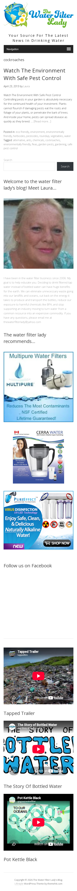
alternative (19, 140)
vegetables (57, 136)
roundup (44, 136)
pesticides (32, 136)
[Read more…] (42, 121)
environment (37, 132)
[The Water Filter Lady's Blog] (38, 25)
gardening (60, 144)
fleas (34, 144)
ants (28, 140)
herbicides (19, 136)
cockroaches (52, 140)
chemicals (38, 140)
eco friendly (22, 132)
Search (8, 160)
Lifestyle (19, 883)
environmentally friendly (17, 144)
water (67, 136)
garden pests (46, 144)
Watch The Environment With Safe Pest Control (34, 74)
